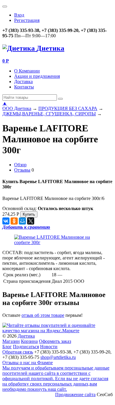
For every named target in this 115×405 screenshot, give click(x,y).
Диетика (26, 335)
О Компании (27, 70)
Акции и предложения (37, 76)
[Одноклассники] (14, 221)
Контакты (24, 86)
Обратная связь (17, 351)
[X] (30, 221)
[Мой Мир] (22, 221)
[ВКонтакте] (5, 221)
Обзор (20, 164)
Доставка (23, 81)
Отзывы (22, 169)
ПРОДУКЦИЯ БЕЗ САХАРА (67, 108)
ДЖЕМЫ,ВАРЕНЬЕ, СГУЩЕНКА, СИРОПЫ (49, 113)
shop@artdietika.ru (58, 357)
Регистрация (27, 20)
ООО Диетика (16, 108)
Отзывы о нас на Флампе (27, 362)
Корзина (29, 341)
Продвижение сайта (75, 394)
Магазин (11, 341)
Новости (49, 346)
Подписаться (26, 346)
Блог (7, 346)
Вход (19, 14)
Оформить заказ (55, 341)
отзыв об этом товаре (43, 315)
